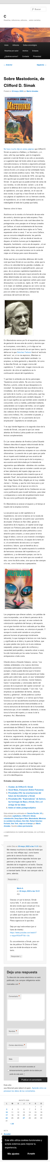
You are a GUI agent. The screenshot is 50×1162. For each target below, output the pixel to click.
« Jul (12, 1123)
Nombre (13, 1031)
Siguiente (41, 64)
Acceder (7, 1134)
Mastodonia (33, 818)
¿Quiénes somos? (11, 56)
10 (7, 1112)
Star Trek (14, 823)
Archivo (25, 50)
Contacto (25, 56)
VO (41, 813)
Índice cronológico (30, 45)
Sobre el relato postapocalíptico (22, 807)
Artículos (15, 45)
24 (7, 1118)
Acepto (31, 1153)
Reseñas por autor (11, 50)
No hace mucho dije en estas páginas (19, 149)
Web (10, 1059)
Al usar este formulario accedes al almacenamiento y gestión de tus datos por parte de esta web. (26, 1070)
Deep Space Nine (21, 818)
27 (24, 1118)
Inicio (6, 45)
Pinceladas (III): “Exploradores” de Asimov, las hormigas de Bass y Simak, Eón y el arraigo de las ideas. (27, 801)
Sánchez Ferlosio (24, 352)
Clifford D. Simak (29, 816)
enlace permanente (25, 826)
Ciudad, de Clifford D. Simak (20, 786)
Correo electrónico (17, 1045)
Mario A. (20, 888)
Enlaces (35, 50)
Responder (13, 879)
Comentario (14, 996)
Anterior (8, 64)
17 (7, 1115)
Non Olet (25, 821)
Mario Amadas (32, 91)
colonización (9, 818)
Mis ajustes (13, 1154)
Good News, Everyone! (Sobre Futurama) (25, 789)
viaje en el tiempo (26, 823)
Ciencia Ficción (33, 813)
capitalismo (16, 816)
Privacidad (37, 56)
